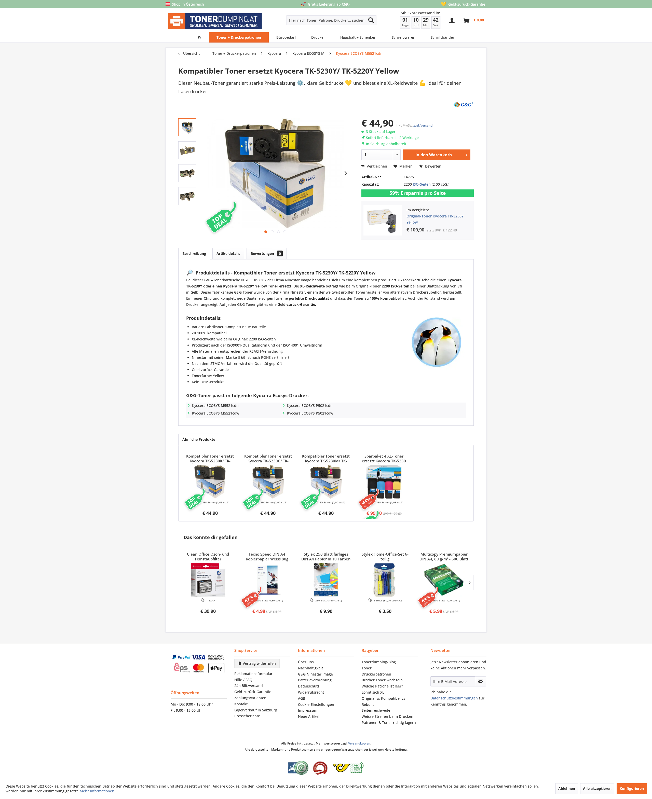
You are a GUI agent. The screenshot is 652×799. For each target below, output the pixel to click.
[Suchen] (371, 20)
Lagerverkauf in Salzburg (255, 710)
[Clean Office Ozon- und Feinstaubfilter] (208, 580)
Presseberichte (247, 715)
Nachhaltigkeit (310, 668)
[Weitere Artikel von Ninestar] (463, 104)
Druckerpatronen (376, 674)
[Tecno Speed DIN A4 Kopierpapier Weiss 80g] (267, 580)
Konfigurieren (632, 788)
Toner (367, 668)
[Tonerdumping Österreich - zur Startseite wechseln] (215, 21)
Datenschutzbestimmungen (454, 698)
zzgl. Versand (422, 125)
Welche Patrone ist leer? (382, 686)
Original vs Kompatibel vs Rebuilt (383, 701)
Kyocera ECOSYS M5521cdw (215, 413)
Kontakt (241, 703)
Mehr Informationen (97, 791)
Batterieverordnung (315, 680)
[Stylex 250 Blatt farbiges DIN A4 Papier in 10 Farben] (326, 580)
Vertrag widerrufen (259, 663)
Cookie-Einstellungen (316, 704)
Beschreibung (194, 253)
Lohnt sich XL (373, 692)
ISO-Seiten (422, 184)
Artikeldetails (228, 253)
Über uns (306, 661)
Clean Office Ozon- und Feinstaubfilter (208, 556)
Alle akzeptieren (597, 788)
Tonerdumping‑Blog (379, 661)
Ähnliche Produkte (198, 439)
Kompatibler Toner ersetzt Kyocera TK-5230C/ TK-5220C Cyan (268, 459)
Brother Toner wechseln (382, 680)
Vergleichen (376, 166)
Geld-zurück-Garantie (252, 691)
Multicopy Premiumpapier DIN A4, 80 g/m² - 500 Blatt (443, 556)
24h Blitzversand (248, 685)
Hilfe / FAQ (243, 679)
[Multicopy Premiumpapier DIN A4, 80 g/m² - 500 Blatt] (444, 580)
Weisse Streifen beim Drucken (387, 716)
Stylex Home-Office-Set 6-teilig (385, 556)
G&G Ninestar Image (315, 674)
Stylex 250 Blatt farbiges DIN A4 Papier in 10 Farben (325, 556)
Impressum (307, 710)
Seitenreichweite (376, 710)
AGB (301, 698)
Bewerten (432, 166)
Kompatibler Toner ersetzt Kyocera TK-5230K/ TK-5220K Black (210, 459)
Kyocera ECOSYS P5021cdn (310, 405)
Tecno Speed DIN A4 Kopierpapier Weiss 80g (267, 556)
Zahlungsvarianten (250, 697)
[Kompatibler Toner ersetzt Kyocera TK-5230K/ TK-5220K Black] (210, 482)
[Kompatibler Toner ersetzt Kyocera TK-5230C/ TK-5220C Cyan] (268, 482)
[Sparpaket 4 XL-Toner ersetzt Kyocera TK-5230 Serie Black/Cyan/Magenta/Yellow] (384, 482)
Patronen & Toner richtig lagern (389, 722)
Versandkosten (359, 743)
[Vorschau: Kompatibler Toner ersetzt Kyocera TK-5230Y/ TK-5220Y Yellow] (187, 127)
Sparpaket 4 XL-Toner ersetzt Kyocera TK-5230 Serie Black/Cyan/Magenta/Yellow (384, 459)
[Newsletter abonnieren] (480, 681)
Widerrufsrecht (311, 692)
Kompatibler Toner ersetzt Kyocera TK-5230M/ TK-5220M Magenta (326, 459)
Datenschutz (308, 686)
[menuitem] (313, 20)
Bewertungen (266, 253)
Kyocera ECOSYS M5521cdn (215, 405)
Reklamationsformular (253, 673)
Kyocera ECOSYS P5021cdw (310, 413)
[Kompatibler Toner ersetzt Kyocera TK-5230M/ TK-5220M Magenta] (326, 482)
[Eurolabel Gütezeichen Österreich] (298, 768)
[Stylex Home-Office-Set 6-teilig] (385, 580)
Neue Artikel (308, 716)
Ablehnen (566, 788)
